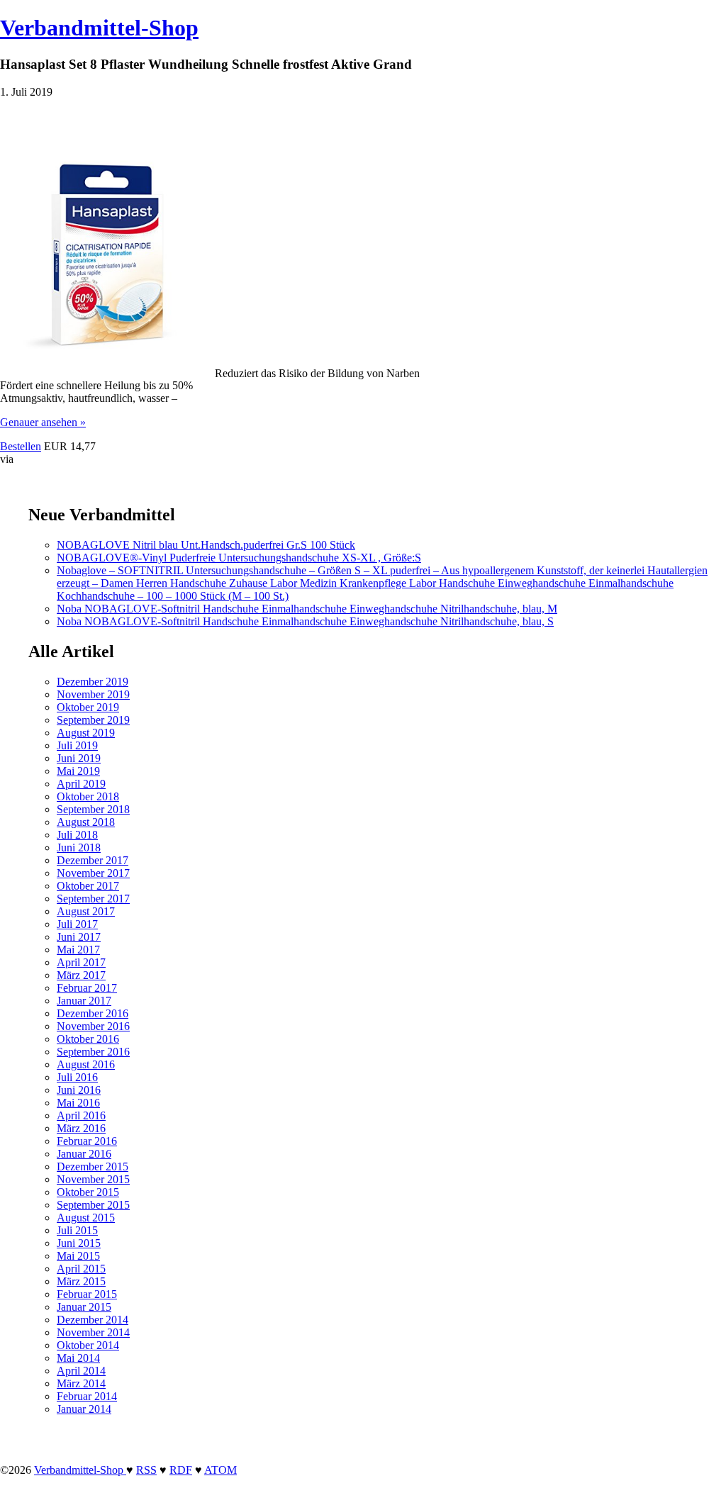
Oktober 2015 (88, 1192)
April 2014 (81, 1371)
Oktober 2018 (88, 796)
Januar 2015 (84, 1307)
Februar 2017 (87, 988)
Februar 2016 (87, 1141)
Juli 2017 (77, 924)
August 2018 (86, 822)
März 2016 (81, 1128)
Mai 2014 (78, 1358)
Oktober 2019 (88, 707)
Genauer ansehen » (43, 422)
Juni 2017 (79, 937)
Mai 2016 (78, 1103)
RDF (180, 1470)
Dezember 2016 (92, 1013)
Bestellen (20, 446)
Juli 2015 (77, 1230)
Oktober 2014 (88, 1345)
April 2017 (81, 962)
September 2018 (93, 809)
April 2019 (81, 784)
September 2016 (93, 1052)
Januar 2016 (84, 1154)
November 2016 (93, 1026)
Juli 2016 (77, 1077)
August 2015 (86, 1218)
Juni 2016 (79, 1090)
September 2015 (93, 1205)
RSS (146, 1470)
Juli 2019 (77, 745)
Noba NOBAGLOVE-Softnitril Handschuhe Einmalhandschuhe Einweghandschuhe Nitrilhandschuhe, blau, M (307, 609)
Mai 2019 (78, 771)
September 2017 (93, 899)
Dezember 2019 (92, 682)
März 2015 (81, 1281)
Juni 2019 (79, 758)
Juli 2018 (77, 835)
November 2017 (93, 873)
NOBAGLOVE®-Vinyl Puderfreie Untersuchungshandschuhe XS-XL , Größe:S (239, 558)
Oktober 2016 (88, 1039)
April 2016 (81, 1115)
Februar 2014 (87, 1396)
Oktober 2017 (88, 886)
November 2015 (93, 1179)
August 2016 (86, 1064)
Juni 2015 (79, 1243)
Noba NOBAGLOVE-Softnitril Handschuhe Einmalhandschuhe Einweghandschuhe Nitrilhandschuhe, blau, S (305, 621)
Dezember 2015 (92, 1166)
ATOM (220, 1470)
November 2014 (93, 1332)
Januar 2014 (84, 1409)
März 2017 (81, 975)
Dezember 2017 (92, 860)
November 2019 (93, 694)
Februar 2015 (87, 1294)
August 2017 (86, 911)
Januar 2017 (84, 1001)
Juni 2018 (79, 847)
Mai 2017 (78, 950)
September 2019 (93, 720)
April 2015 (81, 1269)
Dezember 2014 (92, 1320)
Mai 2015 (78, 1256)
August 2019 (86, 733)
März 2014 (81, 1383)
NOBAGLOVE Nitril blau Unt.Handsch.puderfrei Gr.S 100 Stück (206, 545)
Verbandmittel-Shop (99, 27)
